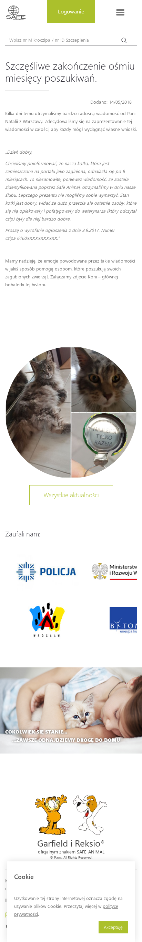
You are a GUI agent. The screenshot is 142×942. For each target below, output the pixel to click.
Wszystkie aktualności (71, 495)
